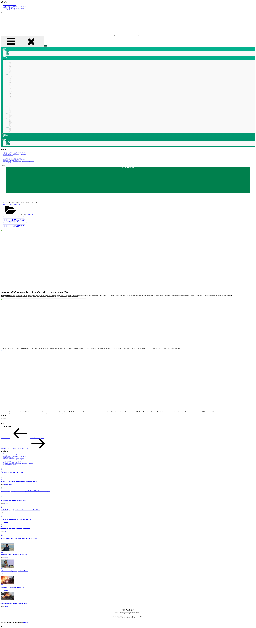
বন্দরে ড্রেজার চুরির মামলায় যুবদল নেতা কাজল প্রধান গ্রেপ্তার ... (14, 500)
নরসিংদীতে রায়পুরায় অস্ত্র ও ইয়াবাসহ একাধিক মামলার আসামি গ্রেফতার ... (16, 528)
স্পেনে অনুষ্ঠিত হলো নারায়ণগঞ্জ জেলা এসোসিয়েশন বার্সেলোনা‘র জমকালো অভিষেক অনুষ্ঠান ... (19, 481)
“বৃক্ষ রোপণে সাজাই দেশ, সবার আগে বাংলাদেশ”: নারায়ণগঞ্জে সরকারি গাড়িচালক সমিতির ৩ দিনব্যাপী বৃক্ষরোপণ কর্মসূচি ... (25, 491)
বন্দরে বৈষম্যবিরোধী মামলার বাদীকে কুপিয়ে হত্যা (11, 160)
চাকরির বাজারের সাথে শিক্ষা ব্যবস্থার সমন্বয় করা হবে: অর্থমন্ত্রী (13, 8)
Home (4, 199)
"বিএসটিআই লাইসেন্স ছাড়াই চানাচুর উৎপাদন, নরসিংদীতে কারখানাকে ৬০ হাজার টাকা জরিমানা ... (20, 510)
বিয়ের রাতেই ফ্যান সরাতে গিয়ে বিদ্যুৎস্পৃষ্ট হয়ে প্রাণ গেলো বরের (14, 152)
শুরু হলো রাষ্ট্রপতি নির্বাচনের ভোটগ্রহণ (9, 162)
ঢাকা (25, 214)
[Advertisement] (128, 24)
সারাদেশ (4, 200)
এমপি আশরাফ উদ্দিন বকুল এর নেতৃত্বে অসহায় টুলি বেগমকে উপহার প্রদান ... (16, 519)
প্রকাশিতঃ (10, 204)
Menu (42, 45)
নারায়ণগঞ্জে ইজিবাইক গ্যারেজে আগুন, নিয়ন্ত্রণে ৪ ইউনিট (12, 9)
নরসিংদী (28, 214)
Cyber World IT (26, 622)
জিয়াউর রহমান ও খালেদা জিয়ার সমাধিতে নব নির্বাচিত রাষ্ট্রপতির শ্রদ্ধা (14, 6)
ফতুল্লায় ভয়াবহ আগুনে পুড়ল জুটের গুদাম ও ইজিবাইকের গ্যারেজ (14, 159)
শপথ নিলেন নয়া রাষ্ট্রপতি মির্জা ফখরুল (9, 5)
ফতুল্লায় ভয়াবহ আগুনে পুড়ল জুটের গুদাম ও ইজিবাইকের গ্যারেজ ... (14, 603)
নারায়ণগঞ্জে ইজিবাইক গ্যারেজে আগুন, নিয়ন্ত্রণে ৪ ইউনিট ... (13, 587)
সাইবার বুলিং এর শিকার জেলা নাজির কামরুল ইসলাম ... (12, 472)
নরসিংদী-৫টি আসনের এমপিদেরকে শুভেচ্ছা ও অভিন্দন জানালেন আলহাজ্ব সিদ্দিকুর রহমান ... (19, 538)
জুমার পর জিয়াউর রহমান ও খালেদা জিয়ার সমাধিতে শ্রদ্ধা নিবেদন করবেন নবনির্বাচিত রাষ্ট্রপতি (18, 161)
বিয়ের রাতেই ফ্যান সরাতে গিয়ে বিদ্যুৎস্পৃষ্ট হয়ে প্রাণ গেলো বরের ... (14, 554)
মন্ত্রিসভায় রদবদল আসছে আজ (8, 7)
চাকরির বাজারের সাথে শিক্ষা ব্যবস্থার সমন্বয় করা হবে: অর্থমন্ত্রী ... (14, 571)
